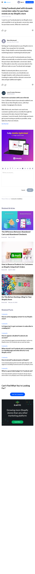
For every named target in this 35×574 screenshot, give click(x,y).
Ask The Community (17, 394)
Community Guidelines (16, 198)
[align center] (32, 168)
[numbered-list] (25, 168)
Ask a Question (29, 2)
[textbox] (17, 173)
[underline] (8, 168)
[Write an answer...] (32, 30)
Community (4, 314)
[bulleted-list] (27, 168)
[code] (15, 168)
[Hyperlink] (20, 168)
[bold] (3, 168)
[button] (22, 168)
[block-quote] (17, 168)
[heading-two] (12, 168)
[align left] (30, 168)
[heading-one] (10, 168)
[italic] (5, 168)
